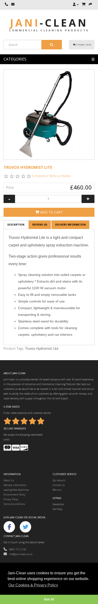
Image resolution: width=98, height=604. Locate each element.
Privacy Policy (11, 499)
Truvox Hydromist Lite (42, 348)
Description (15, 224)
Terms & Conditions (14, 504)
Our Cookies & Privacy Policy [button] (33, 585)
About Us (9, 480)
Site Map (57, 509)
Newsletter (58, 504)
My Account (59, 480)
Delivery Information (70, 224)
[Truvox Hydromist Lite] (49, 114)
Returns (57, 489)
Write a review (59, 176)
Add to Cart (51, 212)
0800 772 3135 (16, 549)
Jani (49, 23)
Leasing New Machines (16, 489)
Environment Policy (14, 494)
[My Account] (76, 4)
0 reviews (39, 176)
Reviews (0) (39, 224)
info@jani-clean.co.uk (19, 554)
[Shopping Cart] (84, 4)
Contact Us (59, 485)
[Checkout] (90, 4)
